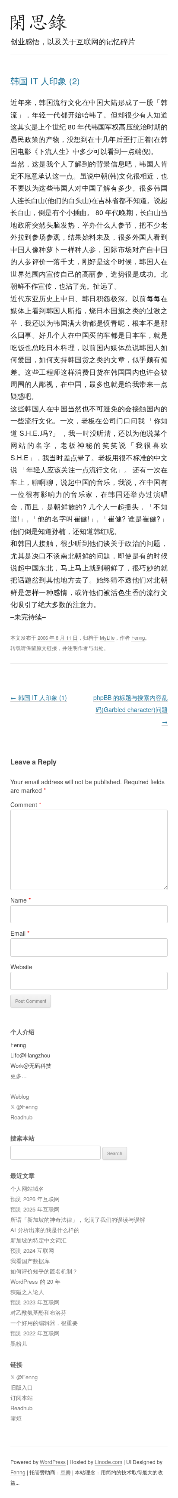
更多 (16, 1076)
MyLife (107, 637)
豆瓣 (65, 1472)
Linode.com (108, 1461)
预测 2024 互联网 (32, 1250)
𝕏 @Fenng (24, 1107)
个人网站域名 (27, 1188)
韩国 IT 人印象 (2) (45, 80)
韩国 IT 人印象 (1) (38, 697)
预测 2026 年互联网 (35, 1199)
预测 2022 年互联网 (35, 1333)
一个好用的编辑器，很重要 (44, 1323)
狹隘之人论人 (27, 1292)
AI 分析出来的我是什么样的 (44, 1230)
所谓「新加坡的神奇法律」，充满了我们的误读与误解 (77, 1219)
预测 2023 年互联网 (35, 1302)
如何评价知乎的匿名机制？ (44, 1271)
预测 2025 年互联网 (35, 1209)
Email (19, 933)
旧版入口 (21, 1387)
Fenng (138, 637)
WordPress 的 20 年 (35, 1281)
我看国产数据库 (30, 1261)
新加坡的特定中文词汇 (38, 1240)
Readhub (21, 1117)
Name (20, 900)
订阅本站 (21, 1397)
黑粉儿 (18, 1343)
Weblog (19, 1096)
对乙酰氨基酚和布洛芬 (38, 1312)
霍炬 (16, 1418)
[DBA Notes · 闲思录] (38, 22)
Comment (25, 804)
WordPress (53, 1461)
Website (21, 966)
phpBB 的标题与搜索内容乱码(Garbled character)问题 (130, 709)
